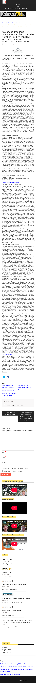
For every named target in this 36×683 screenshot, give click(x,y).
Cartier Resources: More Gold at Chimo (14, 585)
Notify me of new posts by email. (12, 471)
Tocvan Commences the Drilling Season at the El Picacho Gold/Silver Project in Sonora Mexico (17, 621)
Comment (5, 434)
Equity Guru (6, 652)
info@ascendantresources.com (11, 182)
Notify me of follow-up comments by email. (15, 468)
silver (15, 405)
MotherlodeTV (18, 44)
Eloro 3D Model (6, 572)
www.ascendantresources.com (18, 167)
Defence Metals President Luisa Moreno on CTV (17, 598)
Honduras (8, 405)
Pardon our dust (7, 559)
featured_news (9, 401)
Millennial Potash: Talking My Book (13, 610)
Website (4, 462)
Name (4, 452)
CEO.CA (4, 647)
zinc (22, 405)
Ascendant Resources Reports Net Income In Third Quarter (25, 387)
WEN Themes (23, 681)
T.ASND (19, 405)
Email (4, 457)
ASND (32, 65)
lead (12, 405)
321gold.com (6, 650)
